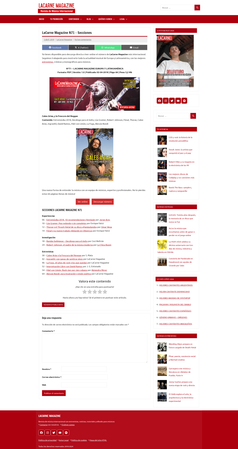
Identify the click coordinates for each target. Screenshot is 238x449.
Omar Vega (106, 227)
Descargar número (103, 201)
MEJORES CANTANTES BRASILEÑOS (175, 323)
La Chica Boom (104, 244)
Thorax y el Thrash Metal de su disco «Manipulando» (71, 227)
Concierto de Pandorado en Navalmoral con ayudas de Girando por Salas (181, 262)
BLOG (89, 19)
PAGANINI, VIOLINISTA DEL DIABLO (175, 304)
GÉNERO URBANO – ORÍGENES (173, 317)
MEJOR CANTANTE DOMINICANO (174, 291)
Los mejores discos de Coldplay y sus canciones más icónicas (181, 177)
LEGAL (122, 19)
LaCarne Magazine (64, 39)
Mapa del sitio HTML (98, 440)
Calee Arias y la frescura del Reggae (63, 255)
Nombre (46, 369)
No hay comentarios (82, 39)
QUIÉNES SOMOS (105, 19)
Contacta (43, 424)
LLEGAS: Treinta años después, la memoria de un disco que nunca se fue (182, 218)
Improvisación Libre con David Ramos (64, 266)
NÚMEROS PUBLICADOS (53, 305)
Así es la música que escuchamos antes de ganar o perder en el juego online (182, 231)
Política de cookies (79, 440)
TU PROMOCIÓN (56, 19)
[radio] (84, 292)
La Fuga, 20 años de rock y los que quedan (66, 262)
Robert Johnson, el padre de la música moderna (69, 244)
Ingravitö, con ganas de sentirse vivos (64, 259)
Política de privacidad (47, 440)
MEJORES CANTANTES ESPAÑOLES (175, 311)
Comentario (48, 331)
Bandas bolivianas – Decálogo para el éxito (67, 241)
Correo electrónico (51, 377)
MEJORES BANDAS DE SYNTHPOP (174, 298)
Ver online (83, 201)
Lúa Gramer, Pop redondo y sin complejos (66, 223)
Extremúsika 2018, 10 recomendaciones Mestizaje (70, 219)
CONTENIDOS (74, 19)
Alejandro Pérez (99, 270)
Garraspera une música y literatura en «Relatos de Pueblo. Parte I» (180, 372)
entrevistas (47, 61)
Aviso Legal (64, 440)
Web (44, 384)
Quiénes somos (68, 424)
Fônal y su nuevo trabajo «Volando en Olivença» (69, 230)
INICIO (41, 19)
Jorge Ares (104, 219)
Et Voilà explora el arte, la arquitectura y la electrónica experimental (181, 397)
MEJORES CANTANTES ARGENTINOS (176, 285)
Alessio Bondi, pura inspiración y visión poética (68, 273)
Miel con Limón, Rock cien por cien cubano (66, 270)
